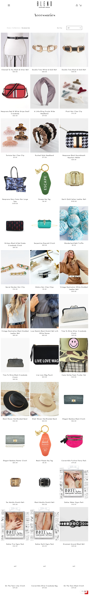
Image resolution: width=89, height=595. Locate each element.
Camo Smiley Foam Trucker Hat (74, 375)
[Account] (76, 5)
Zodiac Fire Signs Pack (15, 544)
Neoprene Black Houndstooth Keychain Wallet (73, 156)
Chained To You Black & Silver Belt (15, 70)
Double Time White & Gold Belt (44, 70)
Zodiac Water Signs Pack (73, 502)
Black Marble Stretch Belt (44, 502)
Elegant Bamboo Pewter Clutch (15, 461)
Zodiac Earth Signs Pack (44, 544)
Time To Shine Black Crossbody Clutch (15, 376)
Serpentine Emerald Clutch (44, 243)
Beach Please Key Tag (44, 461)
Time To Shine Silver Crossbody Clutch (74, 332)
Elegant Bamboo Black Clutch (73, 419)
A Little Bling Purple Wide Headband (44, 112)
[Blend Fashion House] (44, 5)
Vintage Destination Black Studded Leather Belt (15, 332)
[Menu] (9, 5)
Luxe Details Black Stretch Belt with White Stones (44, 332)
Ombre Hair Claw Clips (44, 287)
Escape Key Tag (44, 199)
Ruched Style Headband (44, 155)
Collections (16, 28)
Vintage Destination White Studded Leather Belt (74, 288)
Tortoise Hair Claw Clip (15, 155)
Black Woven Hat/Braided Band (15, 419)
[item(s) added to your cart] (80, 5)
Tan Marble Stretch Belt (15, 502)
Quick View (15, 50)
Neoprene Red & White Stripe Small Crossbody (15, 112)
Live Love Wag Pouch (44, 375)
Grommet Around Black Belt (74, 544)
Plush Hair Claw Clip (74, 111)
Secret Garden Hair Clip (15, 287)
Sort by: (59, 28)
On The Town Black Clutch (74, 586)
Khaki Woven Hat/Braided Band (44, 419)
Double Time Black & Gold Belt (74, 70)
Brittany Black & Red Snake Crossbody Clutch (15, 244)
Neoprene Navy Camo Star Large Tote (15, 200)
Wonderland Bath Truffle (74, 243)
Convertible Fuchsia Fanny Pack (74, 461)
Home (9, 28)
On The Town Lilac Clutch (15, 586)
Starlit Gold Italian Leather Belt (74, 199)
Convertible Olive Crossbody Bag (44, 586)
